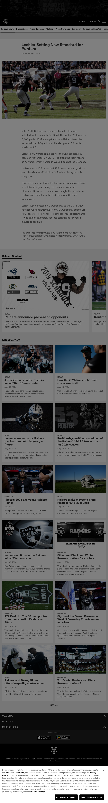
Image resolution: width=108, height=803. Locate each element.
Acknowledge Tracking (66, 797)
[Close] (103, 770)
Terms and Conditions (14, 772)
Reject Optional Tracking (91, 797)
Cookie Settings (38, 792)
